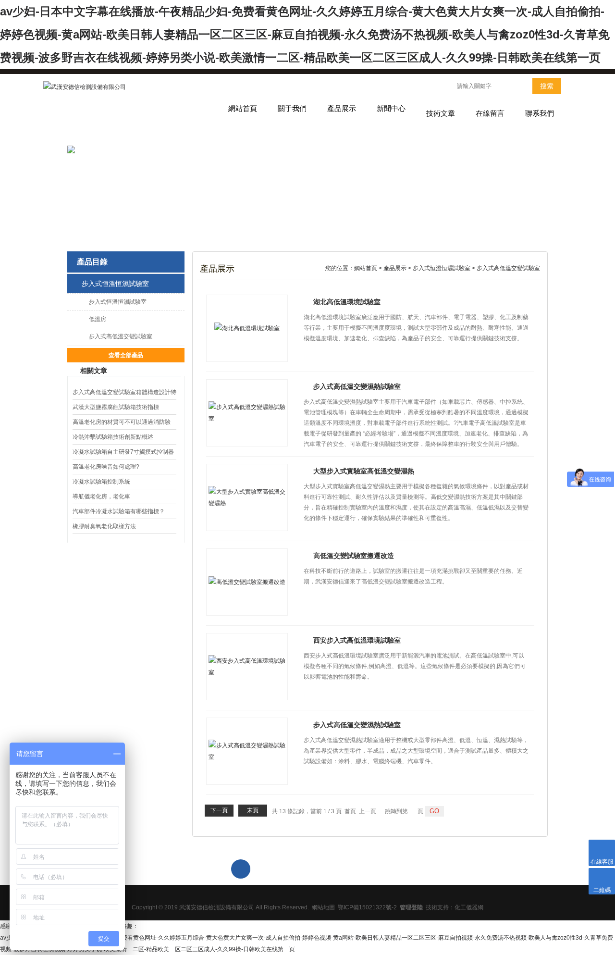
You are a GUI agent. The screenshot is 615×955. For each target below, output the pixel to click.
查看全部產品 (126, 355)
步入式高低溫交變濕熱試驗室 (357, 386)
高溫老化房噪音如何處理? (106, 466)
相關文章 (93, 370)
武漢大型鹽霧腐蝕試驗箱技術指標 (116, 407)
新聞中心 (391, 108)
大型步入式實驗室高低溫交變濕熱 (363, 471)
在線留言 (490, 113)
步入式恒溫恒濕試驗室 (115, 283)
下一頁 (219, 810)
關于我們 (292, 108)
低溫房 (97, 319)
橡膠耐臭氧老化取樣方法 (104, 526)
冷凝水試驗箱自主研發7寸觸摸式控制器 (123, 451)
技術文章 (440, 113)
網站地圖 (323, 907)
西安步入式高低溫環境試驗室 (357, 640)
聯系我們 (539, 113)
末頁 (252, 810)
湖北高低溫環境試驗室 (347, 302)
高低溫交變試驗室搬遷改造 (353, 555)
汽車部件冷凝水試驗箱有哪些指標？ (119, 511)
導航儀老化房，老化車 (101, 496)
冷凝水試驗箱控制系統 (101, 481)
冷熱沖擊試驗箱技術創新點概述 (113, 437)
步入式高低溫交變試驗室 (120, 336)
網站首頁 (242, 108)
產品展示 (341, 108)
